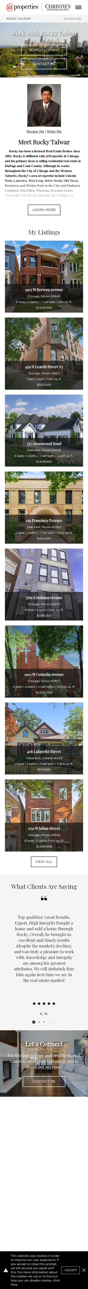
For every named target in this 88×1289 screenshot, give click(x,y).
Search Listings (44, 50)
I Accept (70, 1270)
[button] (84, 1270)
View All (44, 862)
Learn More (44, 210)
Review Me (35, 131)
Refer (54, 131)
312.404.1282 (72, 18)
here (14, 1284)
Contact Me (44, 64)
